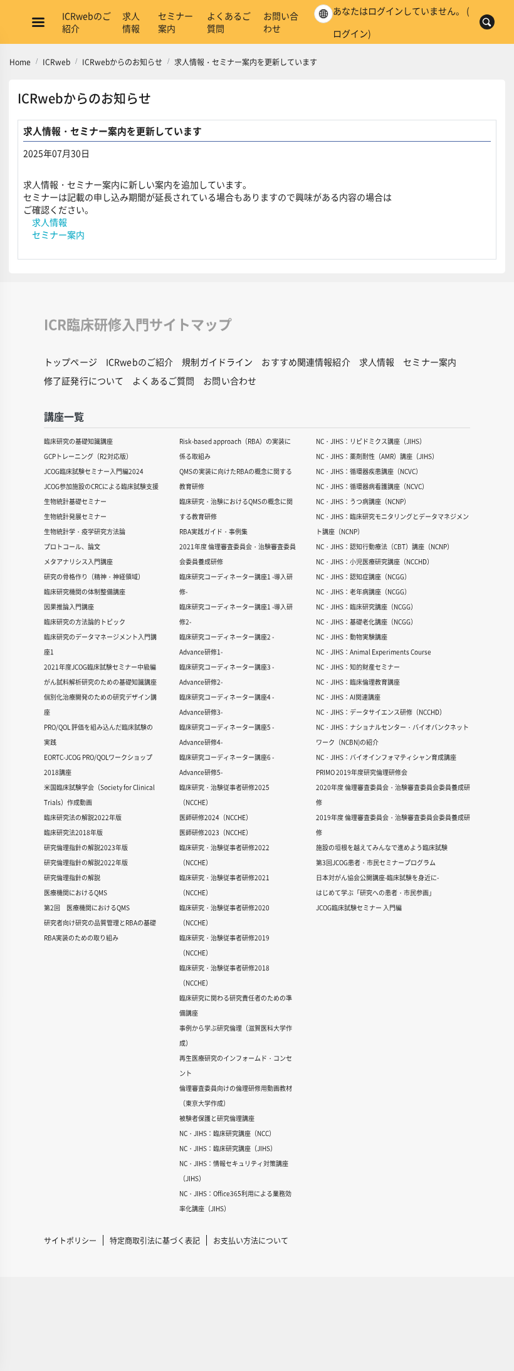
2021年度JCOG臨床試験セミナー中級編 (100, 666)
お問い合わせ (280, 21)
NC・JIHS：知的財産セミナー (358, 666)
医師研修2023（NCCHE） (215, 832)
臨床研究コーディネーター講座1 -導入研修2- (236, 614)
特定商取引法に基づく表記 (155, 1240)
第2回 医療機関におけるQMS (87, 907)
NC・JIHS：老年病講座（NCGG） (363, 591)
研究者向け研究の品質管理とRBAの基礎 (100, 922)
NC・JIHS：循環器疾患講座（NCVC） (369, 471)
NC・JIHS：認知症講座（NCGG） (363, 576)
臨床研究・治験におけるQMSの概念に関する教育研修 (236, 508)
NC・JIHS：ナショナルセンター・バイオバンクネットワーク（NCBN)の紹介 (392, 734)
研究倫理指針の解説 (72, 877)
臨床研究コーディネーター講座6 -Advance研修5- (226, 764)
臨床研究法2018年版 (73, 832)
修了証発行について (83, 380)
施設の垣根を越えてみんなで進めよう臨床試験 (382, 847)
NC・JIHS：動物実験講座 (351, 636)
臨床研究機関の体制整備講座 (84, 591)
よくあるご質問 (229, 21)
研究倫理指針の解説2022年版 (86, 862)
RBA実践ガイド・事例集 (213, 531)
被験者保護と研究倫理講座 (216, 1118)
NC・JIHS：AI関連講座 (348, 696)
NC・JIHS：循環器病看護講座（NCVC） (372, 486)
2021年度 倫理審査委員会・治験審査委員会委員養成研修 (237, 554)
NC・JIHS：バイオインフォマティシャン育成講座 (386, 757)
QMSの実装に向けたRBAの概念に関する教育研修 (235, 478)
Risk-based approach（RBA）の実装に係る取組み (235, 448)
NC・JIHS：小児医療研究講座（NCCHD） (374, 561)
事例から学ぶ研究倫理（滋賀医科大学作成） (235, 1035)
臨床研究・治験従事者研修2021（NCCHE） (224, 885)
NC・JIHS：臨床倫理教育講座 (358, 681)
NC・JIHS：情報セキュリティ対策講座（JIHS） (233, 1170)
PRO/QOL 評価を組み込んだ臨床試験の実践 (98, 734)
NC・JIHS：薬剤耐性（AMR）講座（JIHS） (377, 456)
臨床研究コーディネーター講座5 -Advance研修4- (226, 734)
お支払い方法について (250, 1240)
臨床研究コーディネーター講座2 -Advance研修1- (226, 644)
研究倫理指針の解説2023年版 (86, 847)
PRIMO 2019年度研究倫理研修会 (361, 772)
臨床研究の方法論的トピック (84, 621)
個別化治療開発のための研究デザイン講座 (100, 704)
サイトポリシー (70, 1240)
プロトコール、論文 (72, 546)
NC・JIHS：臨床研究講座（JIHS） (227, 1148)
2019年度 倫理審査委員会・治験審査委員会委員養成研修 (393, 824)
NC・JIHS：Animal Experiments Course (373, 651)
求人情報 (131, 21)
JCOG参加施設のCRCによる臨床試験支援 (101, 486)
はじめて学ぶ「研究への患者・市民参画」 (375, 892)
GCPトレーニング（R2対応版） (88, 456)
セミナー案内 (175, 21)
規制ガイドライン (217, 361)
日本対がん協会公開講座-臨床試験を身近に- (377, 877)
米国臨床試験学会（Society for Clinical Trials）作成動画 (99, 794)
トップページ (70, 361)
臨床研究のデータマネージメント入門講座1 (100, 644)
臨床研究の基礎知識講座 (78, 441)
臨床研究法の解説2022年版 (83, 817)
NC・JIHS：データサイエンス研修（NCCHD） (381, 712)
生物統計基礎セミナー (75, 501)
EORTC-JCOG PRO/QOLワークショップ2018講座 (98, 764)
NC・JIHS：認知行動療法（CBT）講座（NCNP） (384, 546)
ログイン (350, 33)
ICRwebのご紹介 (86, 21)
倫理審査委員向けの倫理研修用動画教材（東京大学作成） (235, 1095)
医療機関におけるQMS (75, 892)
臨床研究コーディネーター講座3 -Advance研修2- (226, 674)
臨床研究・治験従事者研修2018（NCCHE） (224, 975)
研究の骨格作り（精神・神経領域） (94, 576)
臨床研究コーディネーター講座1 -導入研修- (236, 584)
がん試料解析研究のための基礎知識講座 (100, 681)
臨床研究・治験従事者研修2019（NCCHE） (224, 945)
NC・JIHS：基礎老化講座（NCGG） (366, 621)
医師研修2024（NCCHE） (215, 817)
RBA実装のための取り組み (81, 937)
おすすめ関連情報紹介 (305, 361)
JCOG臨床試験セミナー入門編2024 (94, 471)
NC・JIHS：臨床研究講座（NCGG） (366, 606)
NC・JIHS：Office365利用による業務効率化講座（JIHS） (235, 1201)
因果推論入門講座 (69, 606)
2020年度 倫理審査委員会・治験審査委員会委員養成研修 (393, 794)
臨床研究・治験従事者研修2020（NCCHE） (224, 915)
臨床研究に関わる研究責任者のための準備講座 (235, 1005)
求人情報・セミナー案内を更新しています (245, 61)
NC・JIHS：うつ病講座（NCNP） (363, 501)
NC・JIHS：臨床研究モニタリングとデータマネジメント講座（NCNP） (392, 524)
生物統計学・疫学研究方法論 (84, 531)
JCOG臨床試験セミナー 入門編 (359, 907)
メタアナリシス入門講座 (78, 561)
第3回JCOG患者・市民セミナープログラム (376, 862)
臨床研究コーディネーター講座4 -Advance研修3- (226, 704)
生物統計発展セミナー (75, 516)
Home (20, 61)
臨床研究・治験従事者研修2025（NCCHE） (224, 794)
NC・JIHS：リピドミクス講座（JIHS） (371, 441)
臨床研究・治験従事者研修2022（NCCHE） (224, 855)
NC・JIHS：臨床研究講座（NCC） (227, 1133)
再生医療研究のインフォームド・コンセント (235, 1065)
